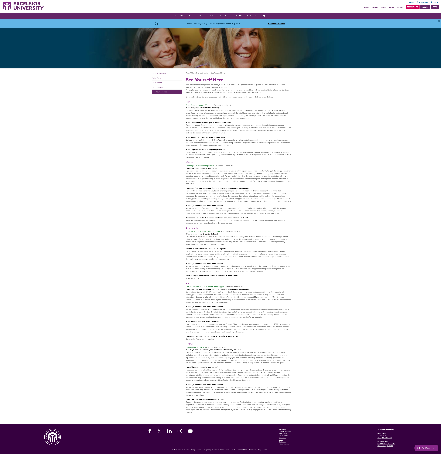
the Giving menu (395, 6)
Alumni (383, 7)
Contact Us (282, 442)
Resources (228, 16)
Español (411, 2)
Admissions (202, 16)
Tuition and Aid (216, 16)
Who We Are (158, 78)
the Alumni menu (387, 6)
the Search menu (267, 15)
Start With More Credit (243, 16)
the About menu (260, 15)
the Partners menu (403, 6)
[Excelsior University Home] (23, 6)
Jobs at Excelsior (159, 73)
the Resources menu (233, 15)
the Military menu (370, 6)
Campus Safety (224, 450)
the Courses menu (196, 15)
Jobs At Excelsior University (197, 73)
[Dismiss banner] (439, 21)
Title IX (233, 450)
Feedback (266, 450)
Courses (192, 16)
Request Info (412, 7)
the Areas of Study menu (187, 15)
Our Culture (157, 82)
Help (259, 450)
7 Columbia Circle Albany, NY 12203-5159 (384, 437)
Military (366, 7)
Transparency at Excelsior (211, 450)
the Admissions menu (208, 15)
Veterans (375, 7)
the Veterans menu (380, 6)
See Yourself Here (160, 92)
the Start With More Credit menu (252, 15)
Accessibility (423, 2)
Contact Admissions (276, 23)
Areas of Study (180, 16)
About (257, 16)
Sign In (435, 2)
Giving (391, 7)
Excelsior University (183, 450)
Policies (199, 450)
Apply (435, 7)
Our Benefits (158, 87)
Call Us (425, 7)
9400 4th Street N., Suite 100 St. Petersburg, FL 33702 (386, 445)
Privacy (193, 450)
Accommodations (242, 450)
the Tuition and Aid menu (222, 15)
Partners (400, 7)
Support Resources (285, 432)
